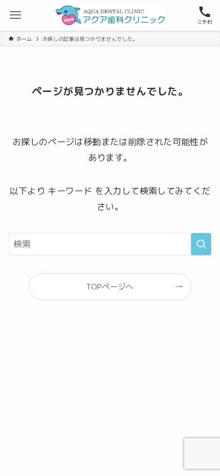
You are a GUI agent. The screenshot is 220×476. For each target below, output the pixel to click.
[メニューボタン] (15, 15)
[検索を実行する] (201, 244)
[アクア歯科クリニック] (109, 15)
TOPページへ (110, 286)
